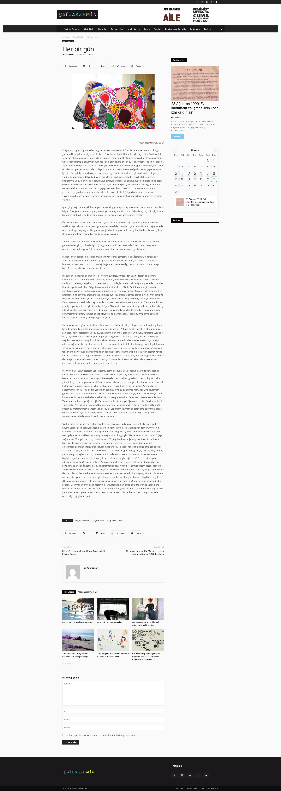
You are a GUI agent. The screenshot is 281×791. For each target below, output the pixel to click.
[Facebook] (197, 2)
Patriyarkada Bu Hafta (175, 29)
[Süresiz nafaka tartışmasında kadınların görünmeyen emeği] (78, 640)
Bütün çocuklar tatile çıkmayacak (77, 622)
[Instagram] (202, 2)
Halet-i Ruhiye (133, 29)
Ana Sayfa (66, 37)
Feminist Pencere (71, 29)
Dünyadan (102, 29)
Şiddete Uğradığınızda (195, 788)
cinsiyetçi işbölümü (82, 521)
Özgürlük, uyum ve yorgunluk (109, 622)
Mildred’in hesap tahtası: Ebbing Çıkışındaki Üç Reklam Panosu (84, 553)
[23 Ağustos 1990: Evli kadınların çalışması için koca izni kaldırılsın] (195, 83)
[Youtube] (216, 2)
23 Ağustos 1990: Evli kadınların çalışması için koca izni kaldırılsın (195, 108)
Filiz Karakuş (176, 117)
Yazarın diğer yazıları (87, 592)
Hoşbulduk (179, 788)
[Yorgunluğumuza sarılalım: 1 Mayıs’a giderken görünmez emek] (113, 640)
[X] (211, 2)
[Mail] (207, 2)
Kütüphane (195, 29)
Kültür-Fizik (88, 29)
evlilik (121, 521)
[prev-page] (64, 665)
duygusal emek (98, 521)
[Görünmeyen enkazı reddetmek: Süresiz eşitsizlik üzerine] (148, 609)
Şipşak (147, 29)
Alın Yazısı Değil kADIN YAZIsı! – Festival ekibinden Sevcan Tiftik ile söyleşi (145, 553)
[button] (221, 28)
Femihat (157, 29)
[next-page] (69, 665)
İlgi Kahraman (68, 54)
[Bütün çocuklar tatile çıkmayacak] (78, 609)
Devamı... (177, 137)
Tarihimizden (117, 29)
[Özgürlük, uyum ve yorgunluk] (113, 609)
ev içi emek (111, 521)
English (207, 29)
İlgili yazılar (69, 592)
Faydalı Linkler (213, 788)
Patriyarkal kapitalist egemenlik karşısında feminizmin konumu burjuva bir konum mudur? (146, 656)
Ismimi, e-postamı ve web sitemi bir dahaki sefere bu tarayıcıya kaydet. (101, 735)
